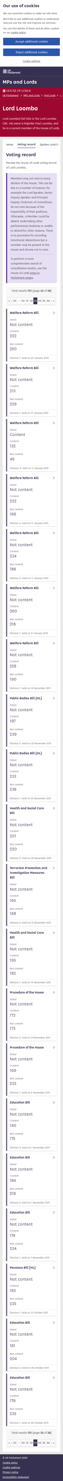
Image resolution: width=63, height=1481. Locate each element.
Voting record (27, 144)
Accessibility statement (16, 1477)
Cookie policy (10, 1462)
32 (31, 300)
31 (27, 300)
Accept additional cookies (31, 41)
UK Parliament (11, 95)
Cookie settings (31, 61)
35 (43, 300)
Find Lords (49, 95)
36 (48, 300)
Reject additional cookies (31, 52)
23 (14, 300)
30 (23, 300)
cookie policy (18, 32)
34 (39, 300)
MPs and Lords (20, 82)
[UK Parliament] (12, 71)
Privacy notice (10, 1472)
